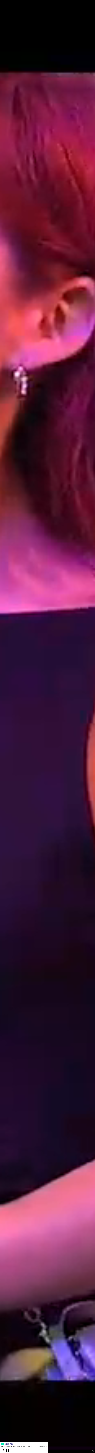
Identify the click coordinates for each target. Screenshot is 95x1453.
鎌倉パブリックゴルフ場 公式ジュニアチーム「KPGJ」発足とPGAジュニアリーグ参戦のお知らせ (24, 1446)
